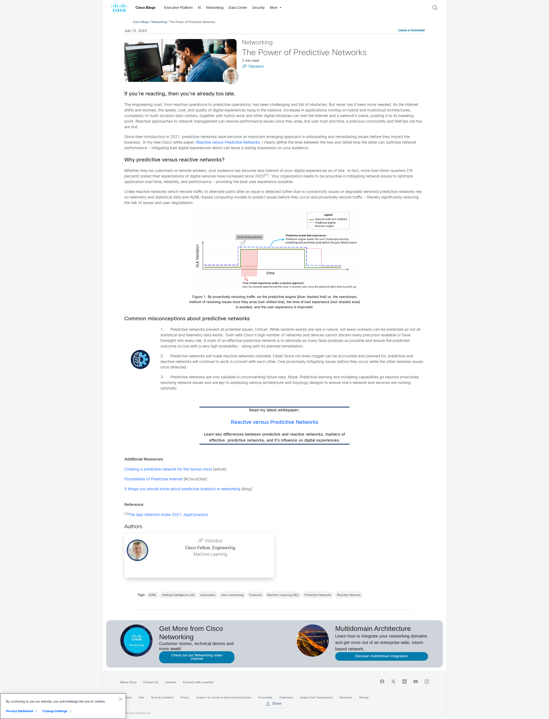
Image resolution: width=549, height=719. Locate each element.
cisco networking (232, 595)
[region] (63, 706)
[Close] (120, 699)
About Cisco (128, 682)
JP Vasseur (253, 67)
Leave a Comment (411, 30)
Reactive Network (349, 595)
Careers (170, 682)
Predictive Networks (318, 595)
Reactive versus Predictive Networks (274, 422)
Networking (214, 7)
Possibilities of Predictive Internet (153, 479)
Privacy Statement (19, 711)
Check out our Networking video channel (196, 657)
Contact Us (150, 682)
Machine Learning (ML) (283, 595)
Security (258, 7)
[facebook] (382, 681)
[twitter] (393, 681)
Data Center (238, 7)
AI (199, 7)
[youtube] (415, 681)
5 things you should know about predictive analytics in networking (182, 489)
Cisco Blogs (145, 7)
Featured (255, 595)
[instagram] (427, 681)
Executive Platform (178, 7)
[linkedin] (404, 681)
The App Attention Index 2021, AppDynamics (168, 515)
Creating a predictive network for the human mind (168, 469)
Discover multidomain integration (381, 656)
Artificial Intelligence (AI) (178, 595)
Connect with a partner (198, 682)
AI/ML (153, 595)
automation (208, 595)
